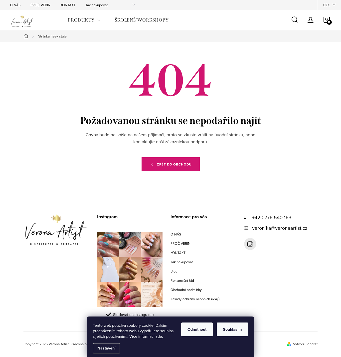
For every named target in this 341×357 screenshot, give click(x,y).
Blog (173, 271)
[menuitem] (84, 20)
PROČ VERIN (40, 5)
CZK (326, 5)
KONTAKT (67, 5)
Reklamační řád (182, 280)
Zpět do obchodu (174, 164)
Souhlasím (232, 329)
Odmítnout (196, 329)
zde (159, 336)
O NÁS (15, 5)
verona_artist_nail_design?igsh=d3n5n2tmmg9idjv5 (250, 244)
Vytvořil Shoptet (305, 344)
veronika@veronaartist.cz (279, 228)
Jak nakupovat (96, 5)
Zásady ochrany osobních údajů (195, 299)
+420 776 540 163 (271, 217)
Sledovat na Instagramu (133, 314)
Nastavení (106, 348)
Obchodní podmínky (186, 289)
